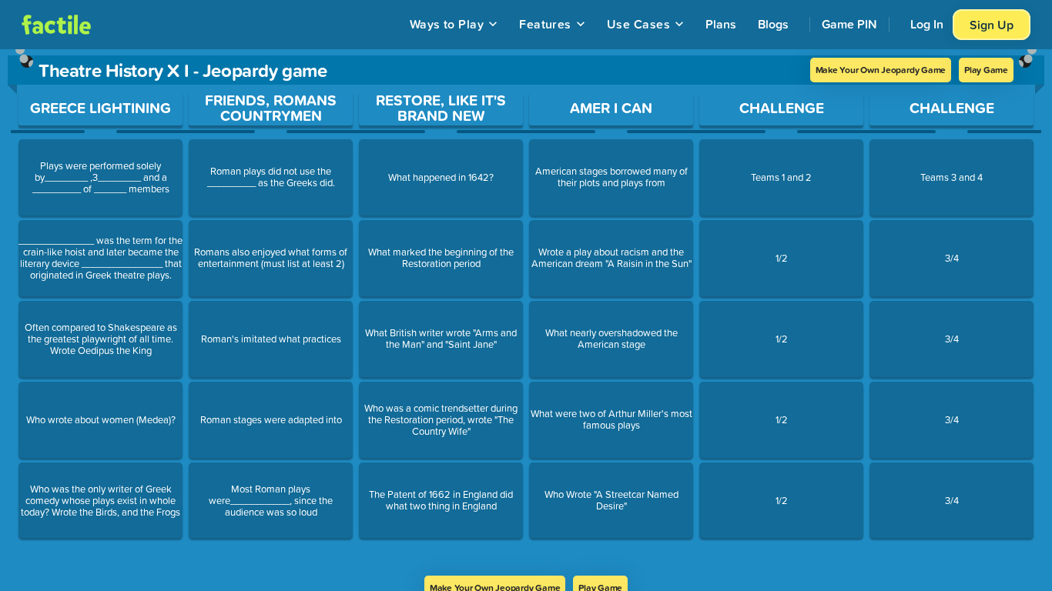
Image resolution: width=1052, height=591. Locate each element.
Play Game (986, 69)
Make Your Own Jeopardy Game (881, 69)
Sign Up (991, 24)
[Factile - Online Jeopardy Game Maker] (56, 25)
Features (545, 23)
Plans (720, 23)
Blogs (773, 23)
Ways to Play (447, 23)
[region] (526, 312)
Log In (926, 23)
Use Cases (638, 23)
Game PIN (849, 23)
